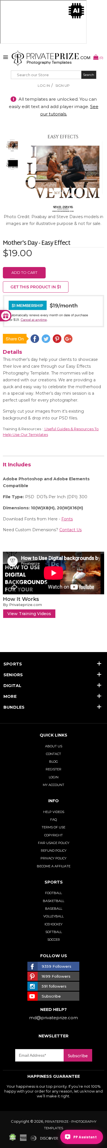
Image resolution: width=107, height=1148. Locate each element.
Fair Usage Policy (53, 843)
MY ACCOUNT (53, 785)
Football (53, 893)
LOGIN (53, 777)
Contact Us (70, 529)
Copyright (53, 835)
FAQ (53, 820)
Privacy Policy (53, 858)
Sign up (62, 85)
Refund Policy (53, 851)
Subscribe (78, 1055)
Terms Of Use (53, 827)
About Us (53, 746)
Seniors (13, 674)
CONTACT (53, 754)
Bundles (14, 707)
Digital (12, 685)
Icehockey (53, 924)
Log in (44, 85)
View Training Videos (29, 613)
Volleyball (53, 916)
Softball (53, 932)
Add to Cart (24, 272)
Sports (12, 664)
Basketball (53, 901)
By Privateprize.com (22, 604)
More (10, 696)
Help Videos (53, 812)
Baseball (53, 909)
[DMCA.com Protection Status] (12, 1139)
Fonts (67, 519)
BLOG (53, 762)
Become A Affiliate (53, 866)
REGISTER (53, 769)
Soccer (53, 940)
